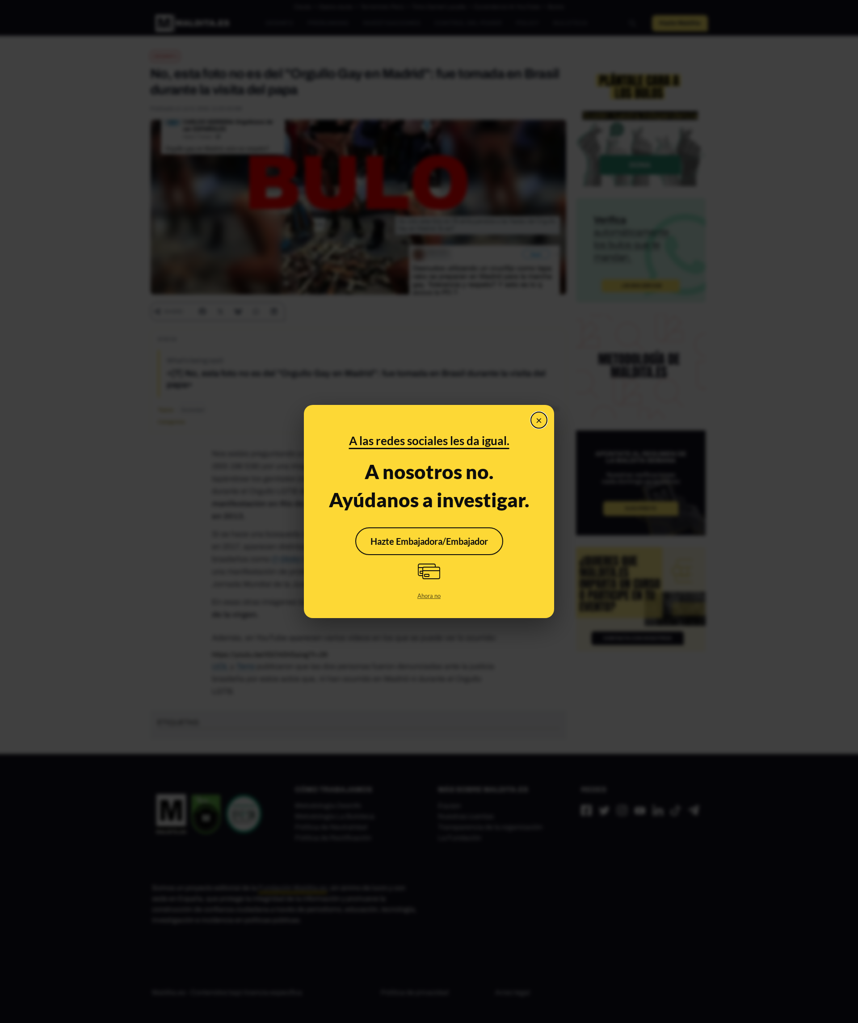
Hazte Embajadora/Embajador (429, 541)
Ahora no (429, 595)
